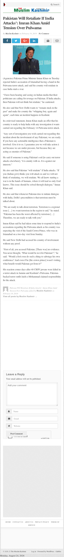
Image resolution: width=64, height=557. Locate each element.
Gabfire (58, 551)
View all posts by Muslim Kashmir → (20, 296)
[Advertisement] (32, 334)
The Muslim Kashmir (17, 551)
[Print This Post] (47, 40)
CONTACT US (18, 522)
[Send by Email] (56, 40)
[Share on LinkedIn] (34, 40)
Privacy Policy (42, 522)
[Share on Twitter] (16, 40)
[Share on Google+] (25, 40)
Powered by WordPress (46, 551)
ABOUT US (29, 522)
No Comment (44, 33)
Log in (33, 551)
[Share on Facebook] (7, 40)
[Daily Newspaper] (32, 10)
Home (8, 522)
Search (56, 4)
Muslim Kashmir (12, 33)
